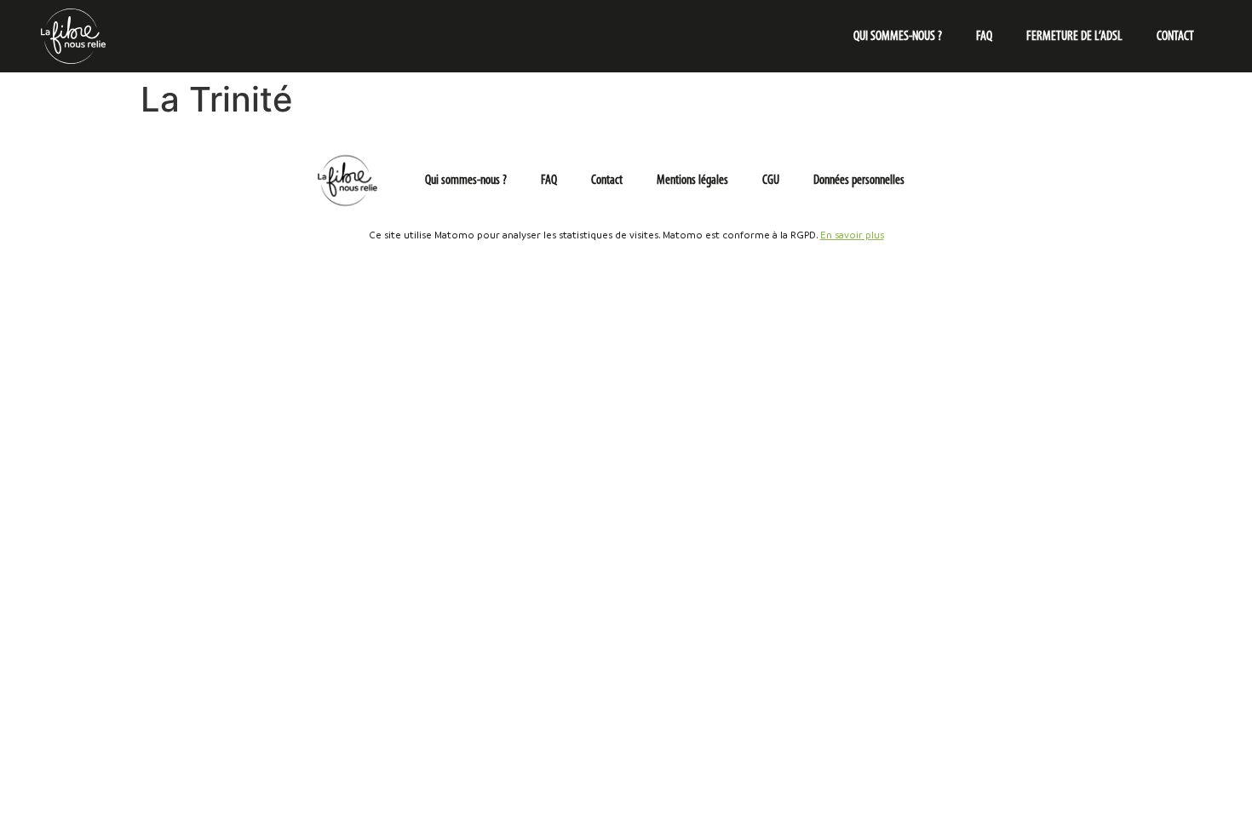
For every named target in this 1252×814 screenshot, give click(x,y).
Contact (1175, 36)
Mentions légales (692, 180)
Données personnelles (859, 180)
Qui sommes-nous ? (897, 36)
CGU (770, 180)
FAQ (984, 36)
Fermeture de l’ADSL (1074, 36)
